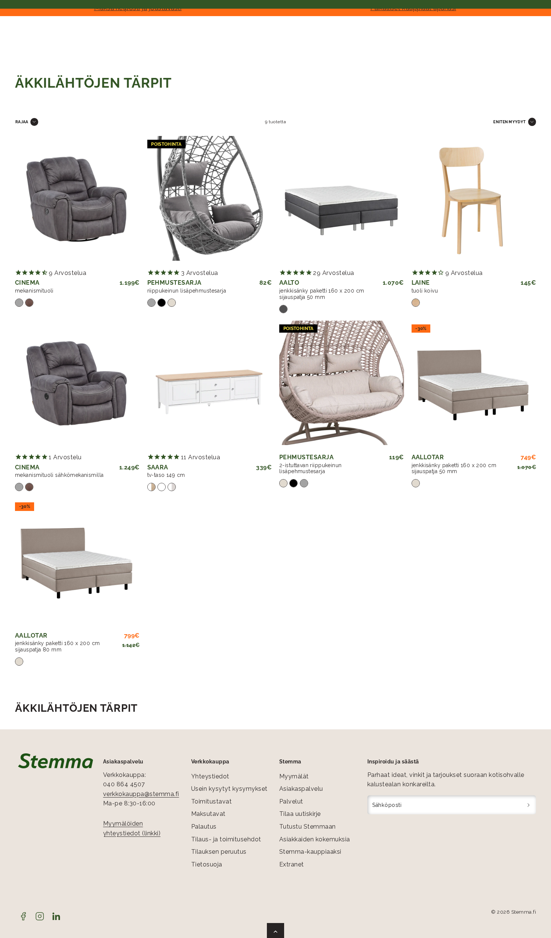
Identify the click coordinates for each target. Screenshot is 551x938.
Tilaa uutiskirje (300, 813)
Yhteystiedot (210, 776)
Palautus (204, 826)
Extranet (291, 864)
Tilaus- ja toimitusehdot (226, 839)
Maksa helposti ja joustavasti (138, 8)
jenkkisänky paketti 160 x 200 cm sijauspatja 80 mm (57, 646)
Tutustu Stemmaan (307, 826)
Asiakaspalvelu (301, 788)
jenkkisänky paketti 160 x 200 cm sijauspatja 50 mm (321, 294)
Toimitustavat (211, 801)
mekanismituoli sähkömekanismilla (59, 475)
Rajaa (21, 121)
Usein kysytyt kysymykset (229, 788)
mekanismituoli (34, 291)
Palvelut (291, 801)
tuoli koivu (425, 291)
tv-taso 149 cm (166, 475)
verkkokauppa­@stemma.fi (141, 794)
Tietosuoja (206, 864)
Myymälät (294, 776)
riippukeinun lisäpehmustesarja (186, 291)
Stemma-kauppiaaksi (310, 851)
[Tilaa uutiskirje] (528, 805)
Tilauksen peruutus (219, 851)
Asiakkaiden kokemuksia (314, 839)
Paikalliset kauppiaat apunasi (413, 8)
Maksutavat (208, 813)
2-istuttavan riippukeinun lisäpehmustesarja (310, 468)
